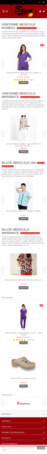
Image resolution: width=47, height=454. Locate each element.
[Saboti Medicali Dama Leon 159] (23, 363)
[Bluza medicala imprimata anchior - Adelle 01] (23, 264)
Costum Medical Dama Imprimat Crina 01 (23, 144)
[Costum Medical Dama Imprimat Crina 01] (23, 128)
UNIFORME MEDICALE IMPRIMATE (19, 95)
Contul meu (6, 427)
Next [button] (44, 64)
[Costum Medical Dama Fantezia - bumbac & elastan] (23, 57)
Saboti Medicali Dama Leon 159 (23, 378)
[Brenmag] (23, 11)
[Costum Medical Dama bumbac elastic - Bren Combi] (23, 317)
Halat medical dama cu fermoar (23, 211)
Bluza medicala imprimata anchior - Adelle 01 (23, 280)
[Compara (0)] (43, 2)
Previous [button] (3, 64)
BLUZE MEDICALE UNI (19, 162)
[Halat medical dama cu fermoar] (23, 195)
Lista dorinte (40, 2)
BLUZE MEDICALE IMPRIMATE (15, 231)
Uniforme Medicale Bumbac (19, 26)
